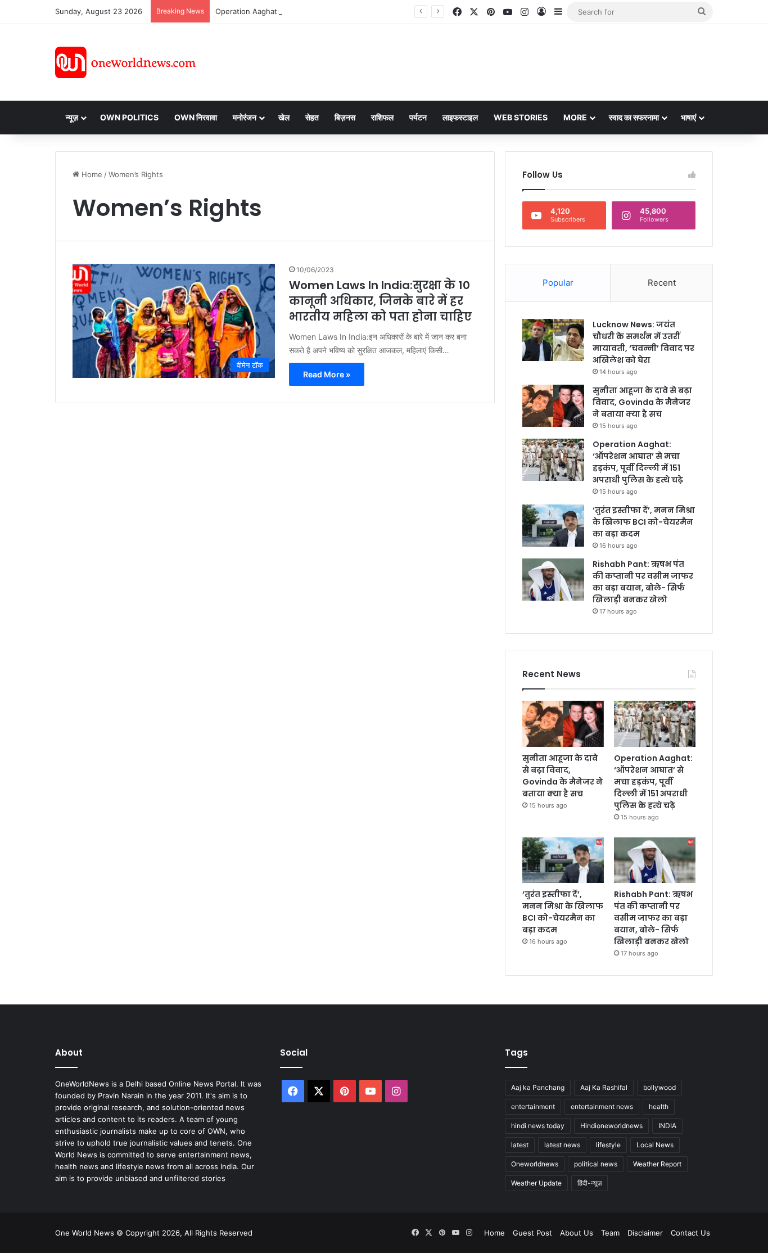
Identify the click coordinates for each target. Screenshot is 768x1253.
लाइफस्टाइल (460, 117)
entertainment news (602, 1106)
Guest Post (532, 1232)
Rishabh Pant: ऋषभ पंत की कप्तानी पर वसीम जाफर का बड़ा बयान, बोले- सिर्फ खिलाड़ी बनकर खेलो (643, 581)
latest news (562, 1145)
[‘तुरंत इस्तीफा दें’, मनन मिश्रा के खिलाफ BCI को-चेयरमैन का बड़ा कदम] (553, 525)
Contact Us (690, 1232)
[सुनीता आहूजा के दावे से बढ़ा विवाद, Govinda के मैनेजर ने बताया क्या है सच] (553, 406)
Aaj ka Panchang (537, 1087)
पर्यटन (418, 117)
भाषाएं (688, 117)
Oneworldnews (534, 1164)
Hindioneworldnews (611, 1125)
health (658, 1106)
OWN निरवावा (195, 117)
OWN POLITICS (129, 117)
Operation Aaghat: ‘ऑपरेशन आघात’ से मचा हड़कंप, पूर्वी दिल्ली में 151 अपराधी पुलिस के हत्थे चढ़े (638, 462)
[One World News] (125, 62)
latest (519, 1145)
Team (610, 1232)
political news (595, 1164)
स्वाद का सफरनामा (634, 117)
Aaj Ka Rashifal (603, 1087)
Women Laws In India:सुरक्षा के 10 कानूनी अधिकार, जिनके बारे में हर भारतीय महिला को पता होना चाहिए (380, 300)
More (575, 117)
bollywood (659, 1087)
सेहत (312, 117)
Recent (662, 282)
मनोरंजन (244, 117)
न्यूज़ (72, 117)
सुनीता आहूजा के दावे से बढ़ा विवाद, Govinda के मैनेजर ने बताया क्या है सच (642, 402)
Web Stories (521, 117)
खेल (284, 117)
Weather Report (657, 1164)
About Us (576, 1232)
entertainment (533, 1106)
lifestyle (608, 1145)
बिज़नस (345, 117)
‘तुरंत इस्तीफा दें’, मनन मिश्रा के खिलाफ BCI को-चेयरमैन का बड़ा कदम (644, 521)
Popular (558, 282)
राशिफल (382, 117)
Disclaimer (645, 1232)
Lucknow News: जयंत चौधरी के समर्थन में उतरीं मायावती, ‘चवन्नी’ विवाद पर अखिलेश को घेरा (643, 342)
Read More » (326, 374)
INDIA (667, 1125)
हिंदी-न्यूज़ (589, 1183)
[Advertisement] (484, 60)
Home (90, 174)
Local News (655, 1145)
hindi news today (537, 1125)
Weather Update (536, 1183)
